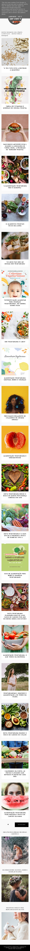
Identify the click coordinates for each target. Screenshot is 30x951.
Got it (20, 16)
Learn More (12, 16)
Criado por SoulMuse (14, 948)
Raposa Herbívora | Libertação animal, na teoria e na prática (16, 947)
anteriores (22, 824)
